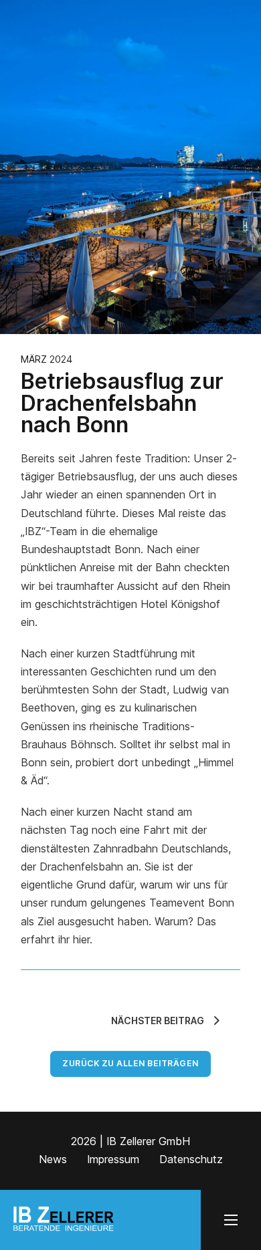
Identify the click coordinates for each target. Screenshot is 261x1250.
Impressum (113, 1159)
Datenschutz (191, 1159)
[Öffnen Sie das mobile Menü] (231, 1220)
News (53, 1159)
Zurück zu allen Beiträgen (130, 1063)
